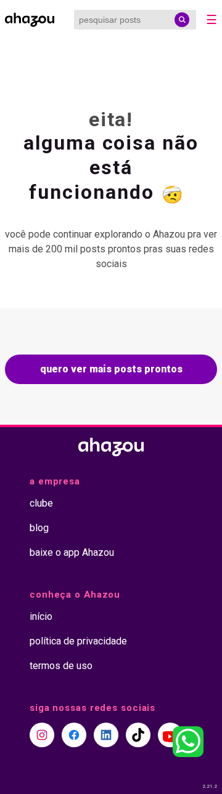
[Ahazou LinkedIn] (106, 735)
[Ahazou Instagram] (42, 735)
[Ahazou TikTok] (138, 735)
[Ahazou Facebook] (74, 735)
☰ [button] (211, 19)
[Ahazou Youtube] (170, 735)
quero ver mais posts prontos (111, 369)
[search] (182, 19)
